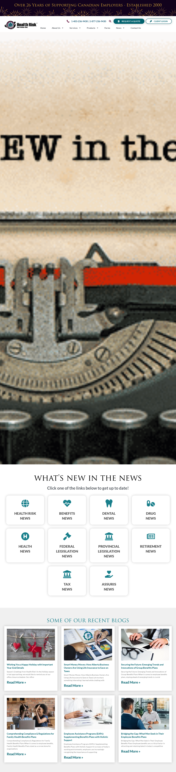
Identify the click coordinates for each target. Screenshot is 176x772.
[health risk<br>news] (25, 503)
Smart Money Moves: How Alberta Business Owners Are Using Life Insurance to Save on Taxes (86, 667)
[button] (110, 21)
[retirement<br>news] (151, 536)
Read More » (16, 682)
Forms (107, 28)
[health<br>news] (25, 536)
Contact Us (136, 28)
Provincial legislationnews (109, 551)
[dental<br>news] (109, 503)
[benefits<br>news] (67, 503)
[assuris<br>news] (109, 574)
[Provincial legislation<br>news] (109, 536)
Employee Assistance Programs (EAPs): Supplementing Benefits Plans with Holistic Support (86, 736)
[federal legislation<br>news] (67, 536)
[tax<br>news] (67, 574)
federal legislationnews (67, 551)
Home (43, 28)
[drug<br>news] (151, 503)
